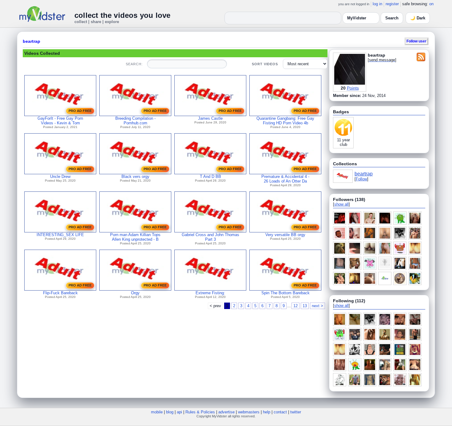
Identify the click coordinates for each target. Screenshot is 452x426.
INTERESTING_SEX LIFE (60, 234)
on (431, 4)
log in (377, 4)
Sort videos (265, 64)
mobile (157, 412)
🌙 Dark (417, 18)
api (179, 412)
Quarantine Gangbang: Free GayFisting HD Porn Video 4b (285, 120)
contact (280, 412)
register (392, 4)
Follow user (416, 41)
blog (169, 412)
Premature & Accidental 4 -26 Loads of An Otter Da (285, 178)
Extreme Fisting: (210, 293)
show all (341, 204)
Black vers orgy (135, 176)
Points (353, 88)
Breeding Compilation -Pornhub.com (135, 120)
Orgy (135, 293)
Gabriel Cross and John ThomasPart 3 (210, 237)
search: (134, 64)
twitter (295, 412)
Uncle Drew (60, 176)
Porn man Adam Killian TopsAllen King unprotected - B (135, 237)
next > (317, 305)
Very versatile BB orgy (285, 234)
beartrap (31, 41)
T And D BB (210, 176)
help (266, 412)
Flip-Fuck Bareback (60, 293)
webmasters (249, 412)
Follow (361, 179)
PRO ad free (80, 111)
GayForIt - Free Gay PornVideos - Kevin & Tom (60, 120)
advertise (226, 412)
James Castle (210, 118)
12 (295, 305)
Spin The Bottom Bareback (285, 293)
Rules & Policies (200, 412)
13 (305, 305)
